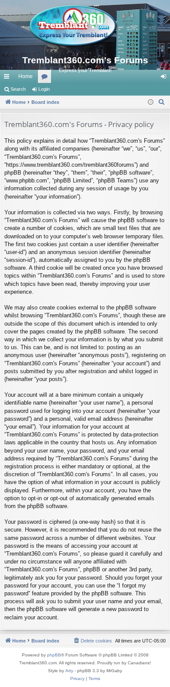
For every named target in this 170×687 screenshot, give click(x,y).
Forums (46, 78)
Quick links (8, 78)
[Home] (85, 26)
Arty (69, 670)
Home (25, 76)
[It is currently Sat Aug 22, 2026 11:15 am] (150, 102)
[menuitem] (162, 102)
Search (18, 89)
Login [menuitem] (165, 78)
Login (44, 89)
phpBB (54, 655)
